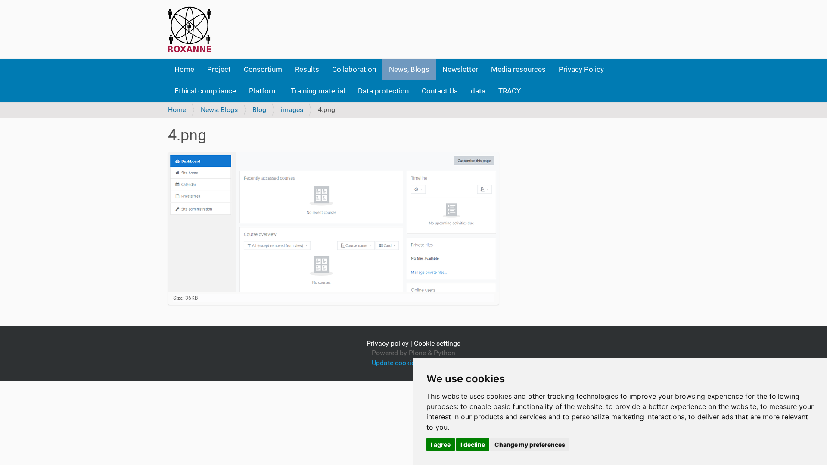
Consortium (263, 69)
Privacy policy (388, 343)
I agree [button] (441, 444)
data (478, 91)
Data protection (383, 91)
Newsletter (460, 69)
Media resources (518, 69)
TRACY (509, 91)
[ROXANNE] (189, 29)
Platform (263, 91)
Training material (318, 91)
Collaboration (354, 69)
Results (307, 69)
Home (184, 69)
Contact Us (440, 91)
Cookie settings (437, 343)
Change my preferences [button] (529, 444)
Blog (259, 109)
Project (219, 69)
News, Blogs (409, 69)
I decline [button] (472, 444)
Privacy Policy (581, 69)
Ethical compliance (205, 91)
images (292, 109)
